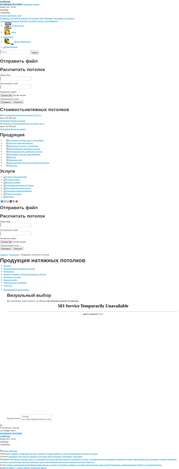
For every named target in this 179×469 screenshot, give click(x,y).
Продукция (14, 254)
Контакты (24, 21)
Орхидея (33, 21)
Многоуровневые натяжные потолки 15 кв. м (20, 115)
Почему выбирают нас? (11, 15)
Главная (4, 21)
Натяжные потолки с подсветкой (23, 145)
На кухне (14, 18)
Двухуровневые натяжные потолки (24, 148)
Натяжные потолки (12, 277)
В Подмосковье (13, 179)
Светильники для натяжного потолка (25, 151)
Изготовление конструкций (18, 188)
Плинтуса (13, 165)
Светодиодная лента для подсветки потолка (29, 162)
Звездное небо (15, 159)
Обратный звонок (39, 467)
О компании (13, 21)
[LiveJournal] (13, 201)
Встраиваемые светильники (16, 289)
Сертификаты (51, 21)
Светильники (11, 46)
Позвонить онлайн (31, 4)
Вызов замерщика (22, 41)
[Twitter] (4, 201)
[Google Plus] (16, 201)
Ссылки (94, 453)
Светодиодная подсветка (15, 282)
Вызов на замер (18, 120)
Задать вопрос (22, 467)
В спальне (23, 18)
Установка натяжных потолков (19, 185)
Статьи (65, 453)
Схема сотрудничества (16, 176)
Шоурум (12, 157)
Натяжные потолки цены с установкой (26, 140)
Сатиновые (58, 18)
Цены (13, 32)
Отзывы (49, 453)
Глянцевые (69, 18)
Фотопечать (8, 271)
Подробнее (5, 120)
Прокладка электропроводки (19, 190)
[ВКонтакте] (2, 201)
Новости (57, 453)
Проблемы (5, 18)
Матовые (49, 18)
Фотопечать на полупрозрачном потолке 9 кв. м (22, 123)
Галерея (9, 36)
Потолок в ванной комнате (21, 143)
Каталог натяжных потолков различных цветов (24, 274)
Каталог (40, 21)
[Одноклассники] (7, 201)
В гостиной (34, 18)
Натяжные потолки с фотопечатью (24, 154)
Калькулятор (18, 25)
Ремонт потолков (13, 193)
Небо (41, 18)
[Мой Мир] (10, 201)
